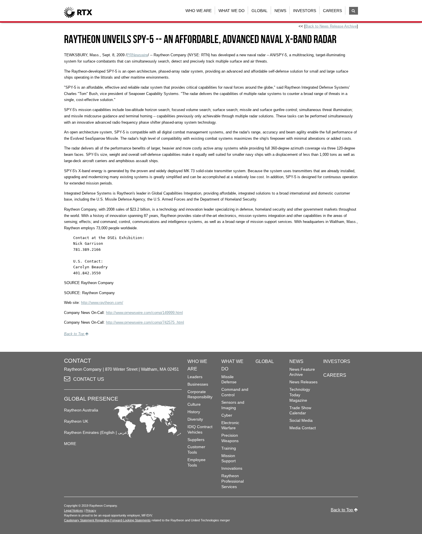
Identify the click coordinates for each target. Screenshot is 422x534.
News (280, 10)
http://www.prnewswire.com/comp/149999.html (144, 312)
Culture (194, 404)
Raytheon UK (76, 421)
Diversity (195, 419)
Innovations (231, 468)
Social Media (301, 420)
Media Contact (302, 428)
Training (228, 448)
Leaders (194, 376)
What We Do (231, 10)
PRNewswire (137, 55)
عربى (122, 432)
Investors (304, 10)
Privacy (91, 510)
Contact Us (88, 379)
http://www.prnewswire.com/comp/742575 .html (145, 322)
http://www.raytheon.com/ (102, 302)
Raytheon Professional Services (232, 481)
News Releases (303, 382)
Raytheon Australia (81, 410)
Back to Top (74, 334)
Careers (332, 10)
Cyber (226, 415)
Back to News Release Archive (331, 26)
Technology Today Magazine (299, 394)
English (108, 432)
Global (259, 10)
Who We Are (198, 10)
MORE (70, 443)
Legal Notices (73, 510)
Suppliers (195, 439)
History (193, 411)
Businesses (197, 384)
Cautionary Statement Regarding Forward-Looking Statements (107, 520)
